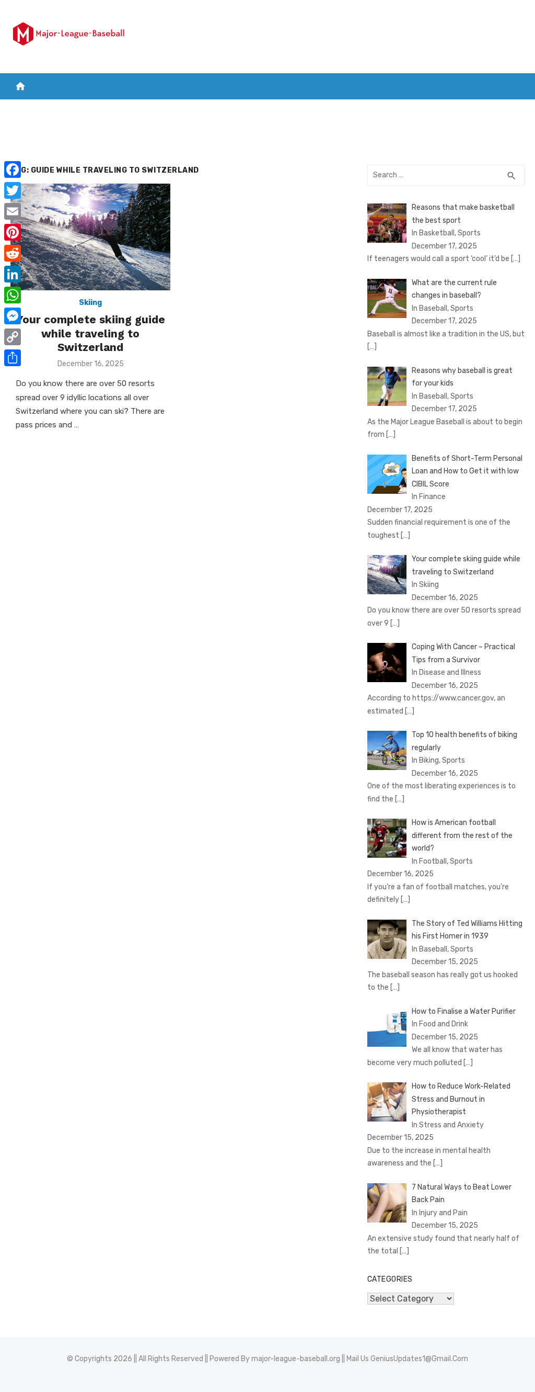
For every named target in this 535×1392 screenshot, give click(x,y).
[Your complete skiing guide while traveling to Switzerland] (90, 237)
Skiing (90, 302)
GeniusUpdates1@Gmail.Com (419, 1358)
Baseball (272, 110)
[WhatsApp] (12, 295)
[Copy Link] (12, 336)
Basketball (74, 110)
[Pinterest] (12, 232)
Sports (320, 110)
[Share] (12, 357)
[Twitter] (12, 190)
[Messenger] (12, 315)
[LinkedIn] (12, 274)
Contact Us (482, 110)
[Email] (12, 211)
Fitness (421, 110)
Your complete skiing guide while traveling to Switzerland (90, 333)
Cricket (128, 110)
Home (26, 110)
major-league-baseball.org (295, 1358)
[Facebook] (12, 169)
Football (177, 110)
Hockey (224, 110)
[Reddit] (12, 253)
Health (371, 110)
